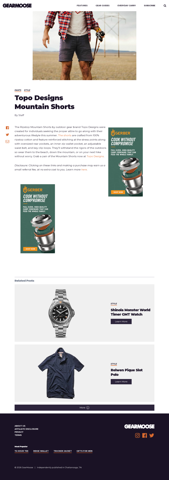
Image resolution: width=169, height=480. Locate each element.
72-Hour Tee (21, 451)
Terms (18, 435)
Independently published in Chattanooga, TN (59, 467)
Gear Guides (102, 6)
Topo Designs (95, 156)
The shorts (64, 135)
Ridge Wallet (41, 451)
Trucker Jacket (63, 451)
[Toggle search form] (165, 5)
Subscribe (149, 6)
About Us (20, 426)
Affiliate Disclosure (26, 429)
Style (27, 90)
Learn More (123, 322)
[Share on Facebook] (7, 128)
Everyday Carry (127, 6)
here (84, 169)
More (82, 407)
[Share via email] (7, 141)
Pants (18, 90)
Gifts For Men (84, 451)
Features (82, 6)
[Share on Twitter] (7, 134)
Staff (21, 115)
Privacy (19, 432)
